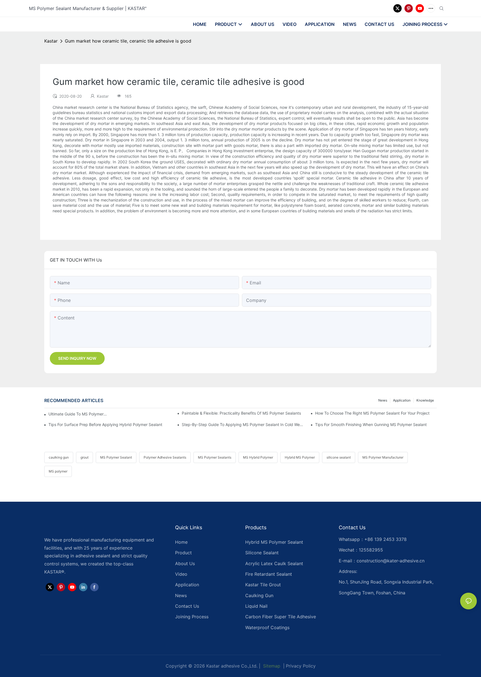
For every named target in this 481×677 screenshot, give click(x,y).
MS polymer (58, 471)
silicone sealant (339, 457)
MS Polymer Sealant (116, 457)
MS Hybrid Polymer (258, 457)
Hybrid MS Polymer (300, 457)
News (382, 400)
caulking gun (59, 457)
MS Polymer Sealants (214, 457)
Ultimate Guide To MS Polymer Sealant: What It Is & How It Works (77, 414)
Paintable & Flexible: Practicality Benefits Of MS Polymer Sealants (241, 413)
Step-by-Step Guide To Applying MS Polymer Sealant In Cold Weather (242, 424)
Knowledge (425, 400)
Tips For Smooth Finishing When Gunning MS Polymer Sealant (371, 424)
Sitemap (271, 666)
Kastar (51, 41)
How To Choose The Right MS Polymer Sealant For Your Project (372, 413)
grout (84, 457)
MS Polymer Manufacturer (382, 457)
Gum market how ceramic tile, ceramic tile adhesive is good (128, 41)
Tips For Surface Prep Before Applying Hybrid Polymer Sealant (105, 424)
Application (402, 400)
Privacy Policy (301, 666)
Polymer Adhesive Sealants (165, 457)
